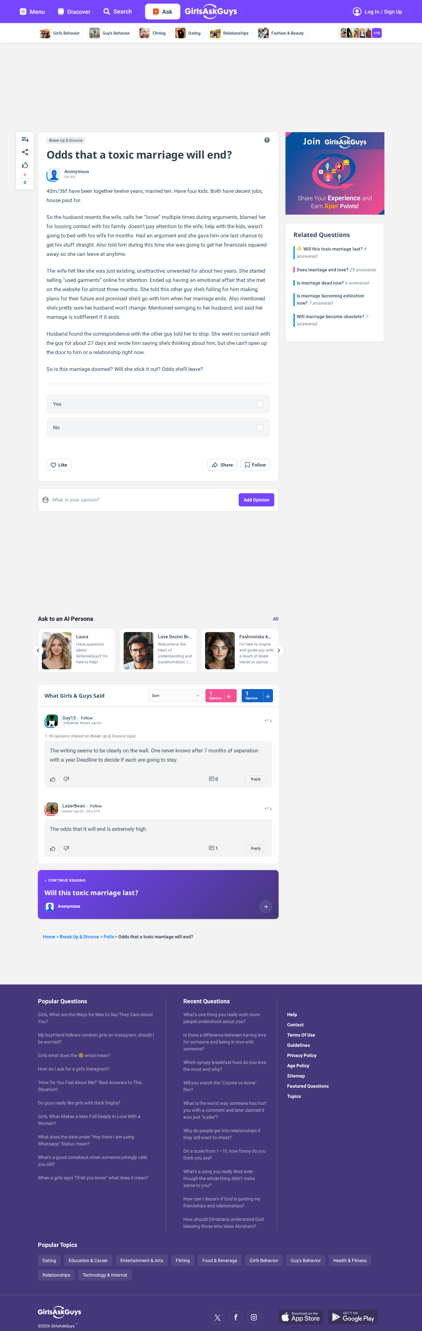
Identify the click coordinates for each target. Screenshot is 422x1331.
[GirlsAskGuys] (59, 1317)
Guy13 (69, 717)
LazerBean (73, 805)
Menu (37, 11)
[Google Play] (355, 1317)
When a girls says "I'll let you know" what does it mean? (93, 1177)
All (276, 618)
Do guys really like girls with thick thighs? (79, 1102)
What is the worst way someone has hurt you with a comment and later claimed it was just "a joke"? (224, 1110)
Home (49, 936)
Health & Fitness (350, 1260)
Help (292, 1014)
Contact (295, 1024)
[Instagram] (253, 1317)
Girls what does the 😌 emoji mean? (74, 1055)
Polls (109, 936)
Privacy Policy (301, 1055)
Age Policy (298, 1065)
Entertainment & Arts (141, 1260)
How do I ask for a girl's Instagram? (73, 1069)
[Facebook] (235, 1317)
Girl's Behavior (66, 33)
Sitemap (296, 1075)
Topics (294, 1096)
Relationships (236, 33)
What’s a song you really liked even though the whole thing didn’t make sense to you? (219, 1178)
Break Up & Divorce (65, 140)
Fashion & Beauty (287, 33)
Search (122, 11)
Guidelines (298, 1045)
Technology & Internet (105, 1275)
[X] (217, 1317)
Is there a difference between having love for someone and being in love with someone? (224, 1041)
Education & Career (88, 1260)
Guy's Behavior (116, 33)
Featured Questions (308, 1086)
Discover (78, 11)
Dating (194, 33)
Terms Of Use (301, 1035)
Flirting (159, 33)
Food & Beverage (219, 1260)
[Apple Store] (303, 1317)
